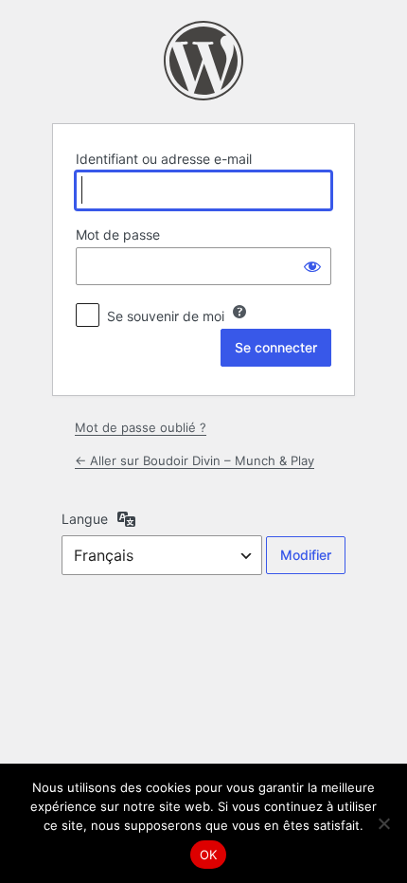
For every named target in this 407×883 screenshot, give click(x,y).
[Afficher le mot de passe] (312, 266)
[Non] (383, 823)
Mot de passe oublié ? (140, 427)
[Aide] (239, 311)
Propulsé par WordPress (203, 60)
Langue (85, 519)
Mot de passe (118, 234)
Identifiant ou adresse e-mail (164, 159)
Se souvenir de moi (165, 316)
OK (209, 854)
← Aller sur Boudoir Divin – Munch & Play (194, 460)
